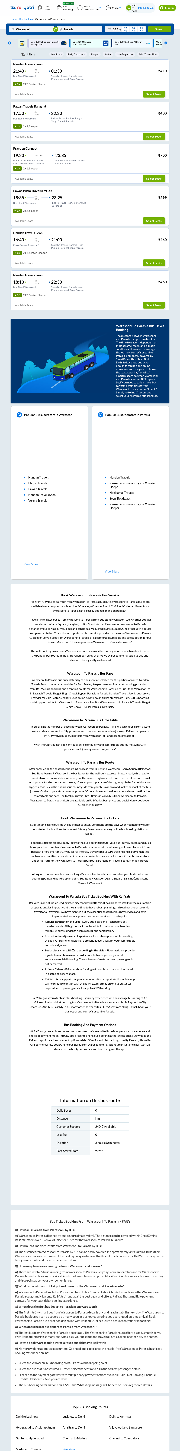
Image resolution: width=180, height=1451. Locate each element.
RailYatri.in (115, 1276)
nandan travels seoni (42, 495)
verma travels (37, 500)
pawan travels (37, 489)
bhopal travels (37, 483)
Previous (9, 43)
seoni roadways (120, 498)
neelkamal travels (122, 492)
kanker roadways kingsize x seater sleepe (133, 485)
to (27, 1416)
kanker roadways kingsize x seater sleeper (133, 506)
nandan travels (38, 477)
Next (165, 43)
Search (159, 29)
